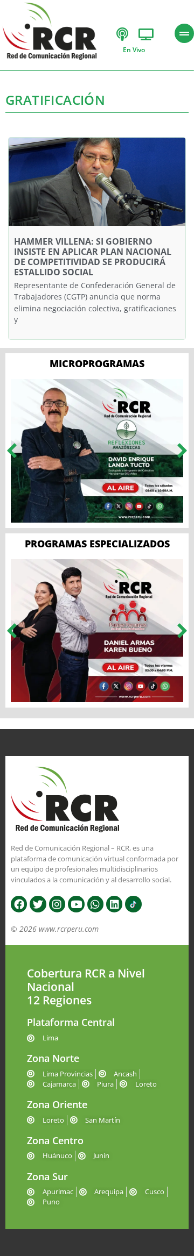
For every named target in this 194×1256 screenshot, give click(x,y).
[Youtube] (76, 904)
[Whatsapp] (95, 904)
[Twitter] (38, 904)
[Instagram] (57, 904)
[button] (11, 450)
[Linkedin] (114, 904)
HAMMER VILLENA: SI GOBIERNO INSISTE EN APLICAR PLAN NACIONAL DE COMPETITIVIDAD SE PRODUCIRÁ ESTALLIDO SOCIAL (92, 257)
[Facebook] (19, 904)
